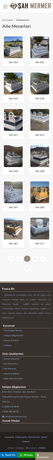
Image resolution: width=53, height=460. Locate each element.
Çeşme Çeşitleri (11, 373)
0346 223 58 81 (11, 406)
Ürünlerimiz (34, 437)
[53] (39, 192)
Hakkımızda (21, 437)
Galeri (44, 437)
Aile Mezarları (10, 363)
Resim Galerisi (11, 340)
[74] (13, 156)
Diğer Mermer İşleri (13, 378)
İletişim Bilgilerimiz (13, 335)
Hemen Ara (10, 455)
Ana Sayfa (7, 20)
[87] (39, 119)
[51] (13, 228)
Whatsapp (28, 455)
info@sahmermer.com (15, 416)
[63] (13, 192)
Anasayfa (9, 437)
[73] (39, 156)
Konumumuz (43, 457)
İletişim (7, 345)
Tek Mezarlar (9, 368)
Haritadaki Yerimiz (13, 330)
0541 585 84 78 (10, 411)
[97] (39, 83)
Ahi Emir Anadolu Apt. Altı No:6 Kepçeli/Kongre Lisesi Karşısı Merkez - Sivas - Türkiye (24, 396)
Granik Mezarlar (11, 358)
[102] (13, 83)
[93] (13, 119)
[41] (39, 228)
